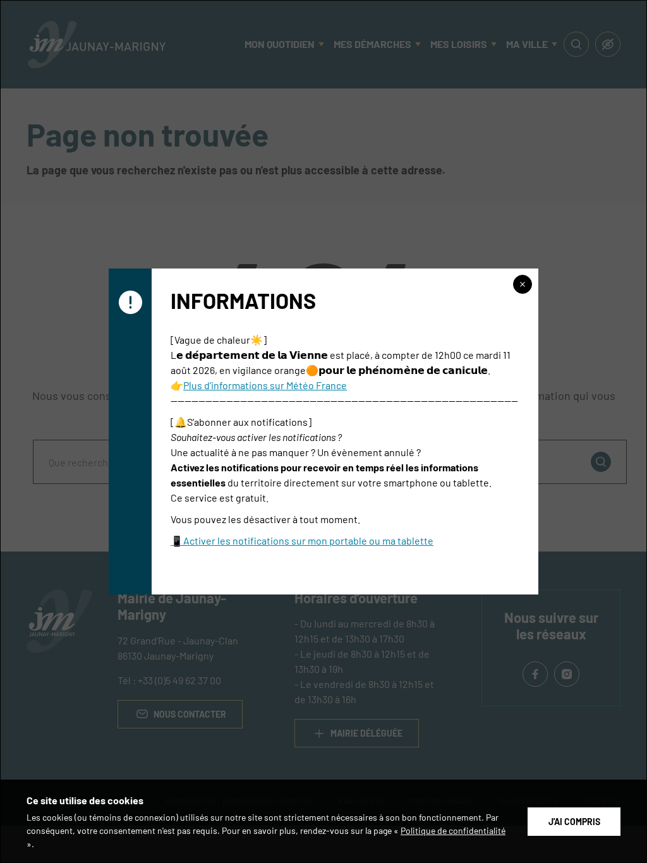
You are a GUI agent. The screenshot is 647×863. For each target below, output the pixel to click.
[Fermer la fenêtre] (522, 284)
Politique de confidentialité (453, 830)
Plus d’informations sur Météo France (265, 384)
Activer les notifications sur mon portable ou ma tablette (308, 540)
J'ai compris (574, 821)
